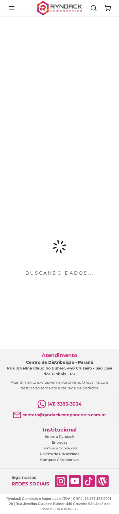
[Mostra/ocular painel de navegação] (11, 8)
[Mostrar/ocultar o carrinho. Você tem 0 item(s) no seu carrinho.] (107, 8)
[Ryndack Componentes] (59, 8)
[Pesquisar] (94, 8)
